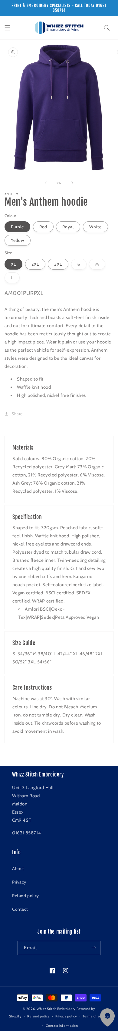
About (18, 868)
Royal (68, 226)
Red (43, 226)
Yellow (17, 240)
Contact (20, 909)
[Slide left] (45, 182)
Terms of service (96, 1016)
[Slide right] (72, 182)
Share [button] (17, 413)
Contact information (62, 1025)
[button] (7, 27)
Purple (17, 226)
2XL (35, 264)
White (95, 226)
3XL (58, 264)
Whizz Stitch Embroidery (56, 1009)
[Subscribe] (93, 948)
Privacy (19, 882)
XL (13, 264)
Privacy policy (66, 1016)
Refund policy (25, 895)
